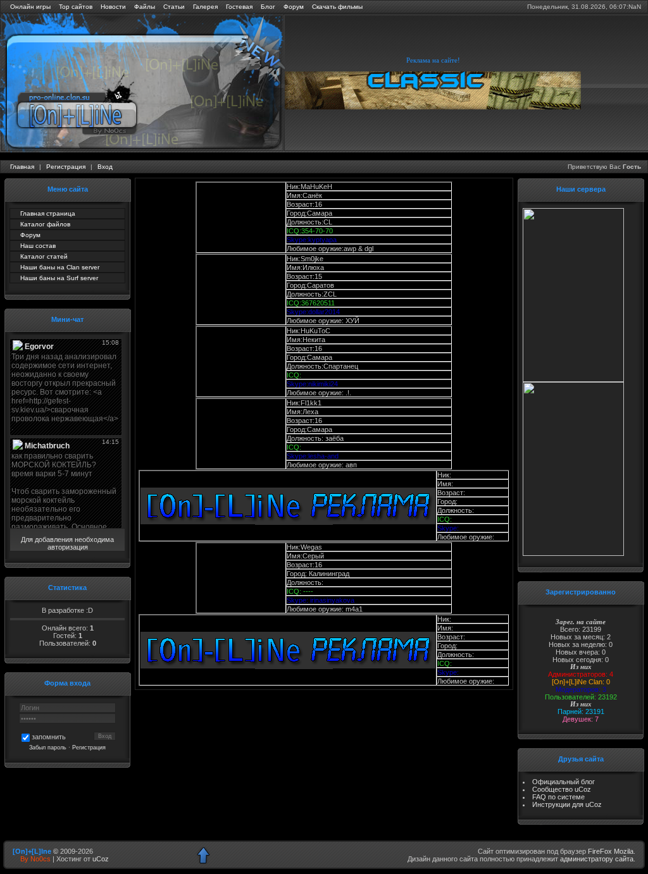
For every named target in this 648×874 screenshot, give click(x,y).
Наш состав (38, 245)
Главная (22, 166)
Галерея (205, 6)
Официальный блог (563, 781)
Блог (268, 6)
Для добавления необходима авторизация (67, 543)
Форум (294, 6)
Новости (113, 6)
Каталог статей (44, 256)
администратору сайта (596, 859)
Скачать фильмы (337, 6)
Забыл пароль (47, 747)
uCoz (100, 859)
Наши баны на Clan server (59, 267)
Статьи (174, 6)
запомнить (49, 737)
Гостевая (239, 6)
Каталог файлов (45, 224)
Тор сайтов (75, 6)
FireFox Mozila (610, 851)
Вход (105, 166)
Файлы (144, 6)
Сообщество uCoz (561, 789)
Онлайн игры (30, 6)
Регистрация (65, 166)
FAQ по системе (558, 797)
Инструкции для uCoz (567, 804)
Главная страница (47, 213)
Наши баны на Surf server (59, 277)
